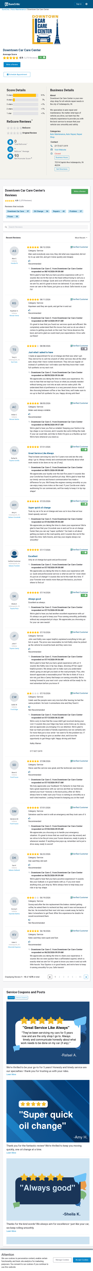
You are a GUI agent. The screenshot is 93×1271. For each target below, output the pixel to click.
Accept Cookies (82, 1260)
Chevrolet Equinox (14, 947)
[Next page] (86, 977)
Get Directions (61, 169)
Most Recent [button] (80, 238)
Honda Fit (14, 263)
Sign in (78, 4)
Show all (11, 997)
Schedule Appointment (17, 74)
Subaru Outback (14, 870)
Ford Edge (14, 709)
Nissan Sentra (14, 419)
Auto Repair (71, 134)
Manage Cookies (62, 1260)
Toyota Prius (14, 608)
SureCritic (6, 9)
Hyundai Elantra (14, 914)
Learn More (11, 1074)
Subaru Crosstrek (14, 517)
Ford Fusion (14, 824)
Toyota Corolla (14, 460)
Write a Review (12, 64)
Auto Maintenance (18, 9)
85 (80, 977)
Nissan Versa (14, 315)
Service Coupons (21, 997)
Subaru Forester (14, 566)
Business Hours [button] (62, 157)
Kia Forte (14, 362)
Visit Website (60, 150)
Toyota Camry (14, 648)
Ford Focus (14, 777)
